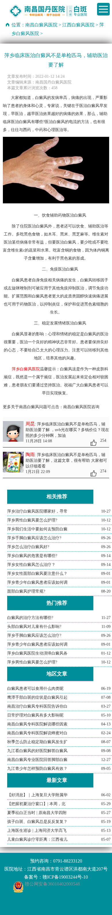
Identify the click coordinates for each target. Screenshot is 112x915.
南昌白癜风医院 (41, 24)
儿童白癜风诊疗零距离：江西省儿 (37, 839)
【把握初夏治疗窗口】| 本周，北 (36, 804)
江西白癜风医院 (78, 24)
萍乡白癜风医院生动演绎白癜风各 (37, 653)
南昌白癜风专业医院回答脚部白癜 (37, 760)
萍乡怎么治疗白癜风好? (28, 547)
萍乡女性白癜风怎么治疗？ (31, 564)
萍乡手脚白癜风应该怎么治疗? (34, 538)
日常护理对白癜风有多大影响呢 (35, 715)
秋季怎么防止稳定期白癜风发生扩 (37, 742)
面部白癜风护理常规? (26, 591)
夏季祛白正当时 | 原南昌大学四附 (37, 813)
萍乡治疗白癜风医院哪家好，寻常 (37, 511)
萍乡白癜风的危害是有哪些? (32, 556)
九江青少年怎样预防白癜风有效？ (37, 768)
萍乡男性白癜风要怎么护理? (32, 520)
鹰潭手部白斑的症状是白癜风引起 (37, 697)
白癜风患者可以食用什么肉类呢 (35, 688)
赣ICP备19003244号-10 (65, 877)
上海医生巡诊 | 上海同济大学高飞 (37, 830)
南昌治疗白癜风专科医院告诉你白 (37, 706)
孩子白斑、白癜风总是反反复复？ (37, 821)
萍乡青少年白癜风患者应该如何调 (37, 582)
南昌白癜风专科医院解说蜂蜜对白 (37, 733)
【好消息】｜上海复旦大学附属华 (37, 795)
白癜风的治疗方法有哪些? (30, 618)
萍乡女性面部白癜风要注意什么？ (37, 573)
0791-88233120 (67, 860)
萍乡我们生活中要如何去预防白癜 (37, 529)
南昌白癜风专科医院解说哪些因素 (37, 724)
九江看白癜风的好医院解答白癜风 (37, 751)
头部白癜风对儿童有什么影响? (34, 626)
